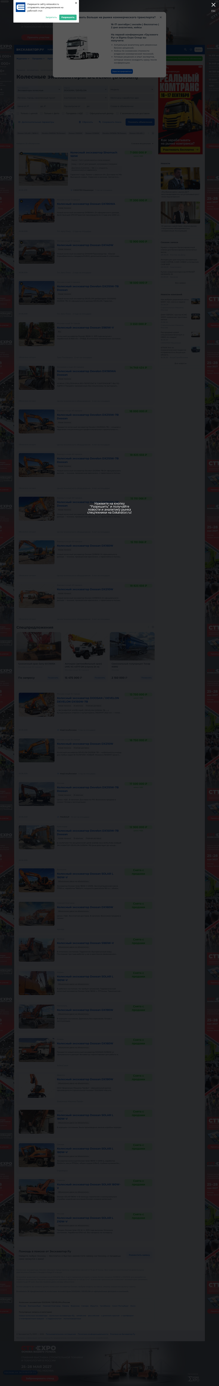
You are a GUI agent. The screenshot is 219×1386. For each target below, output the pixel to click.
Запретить (51, 17)
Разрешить (67, 17)
